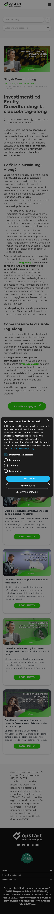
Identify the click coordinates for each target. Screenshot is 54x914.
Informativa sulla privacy (22, 448)
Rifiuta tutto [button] (28, 486)
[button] (27, 492)
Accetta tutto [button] (27, 478)
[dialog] (27, 457)
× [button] (48, 420)
